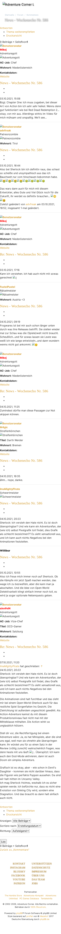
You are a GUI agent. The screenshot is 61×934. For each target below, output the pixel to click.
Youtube (19, 879)
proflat (29, 916)
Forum (20, 15)
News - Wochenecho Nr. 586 (21, 83)
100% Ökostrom (38, 907)
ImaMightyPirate (10, 489)
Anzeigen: (6, 820)
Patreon (20, 883)
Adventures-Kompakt (34, 895)
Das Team (38, 879)
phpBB (19, 913)
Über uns (38, 875)
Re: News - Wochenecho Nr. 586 (24, 254)
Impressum (39, 871)
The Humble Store (13, 895)
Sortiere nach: (8, 825)
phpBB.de (44, 919)
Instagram (18, 867)
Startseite (9, 15)
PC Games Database (29, 898)
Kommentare (32, 15)
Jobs (35, 883)
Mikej (3, 49)
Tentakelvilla (46, 898)
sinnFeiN (5, 608)
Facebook (18, 875)
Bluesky (19, 871)
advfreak (5, 130)
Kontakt (19, 863)
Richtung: (6, 830)
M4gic (4, 427)
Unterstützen (42, 863)
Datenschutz (41, 867)
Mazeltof (44, 916)
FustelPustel (7, 286)
